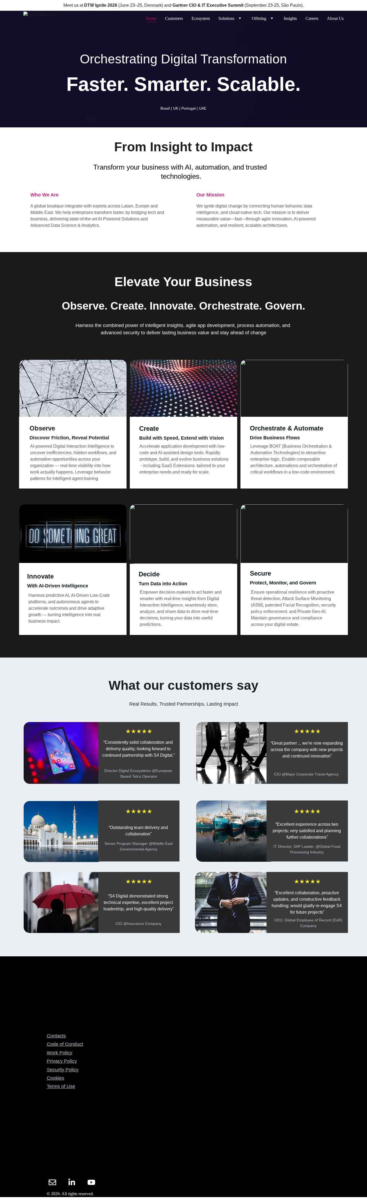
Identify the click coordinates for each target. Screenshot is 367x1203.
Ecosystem (201, 18)
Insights (290, 18)
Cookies (55, 1078)
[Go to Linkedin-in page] (71, 1182)
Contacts (56, 1036)
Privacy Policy (62, 1061)
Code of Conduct (65, 1044)
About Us (335, 18)
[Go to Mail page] (52, 1182)
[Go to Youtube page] (91, 1182)
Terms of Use (61, 1086)
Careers (311, 18)
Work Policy (59, 1052)
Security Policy (62, 1069)
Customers (174, 18)
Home (151, 18)
